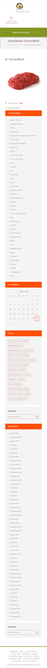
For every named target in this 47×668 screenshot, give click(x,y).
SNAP (12, 241)
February (15, 461)
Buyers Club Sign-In (30, 661)
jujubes (22, 370)
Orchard (13, 202)
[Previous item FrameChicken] (14, 81)
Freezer (12, 365)
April (13, 500)
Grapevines (14, 175)
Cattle (12, 128)
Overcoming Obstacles (18, 213)
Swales (12, 252)
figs (25, 360)
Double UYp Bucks (15, 350)
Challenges (14, 132)
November (16, 437)
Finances (13, 167)
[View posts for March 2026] (10, 291)
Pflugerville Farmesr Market (19, 389)
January (15, 464)
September (16, 480)
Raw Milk (13, 225)
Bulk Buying (26, 654)
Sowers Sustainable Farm (18, 399)
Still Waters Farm (16, 249)
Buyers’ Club (16, 654)
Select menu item (21, 32)
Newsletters (17, 45)
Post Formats (15, 221)
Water (12, 276)
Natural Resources (16, 198)
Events (12, 151)
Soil (11, 245)
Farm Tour (28, 656)
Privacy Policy (16, 661)
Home (8, 45)
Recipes (13, 229)
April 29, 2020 (12, 103)
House (12, 182)
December (16, 468)
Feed (12, 163)
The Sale (13, 264)
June (13, 449)
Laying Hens (14, 186)
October (15, 476)
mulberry (27, 374)
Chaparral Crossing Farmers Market (22, 136)
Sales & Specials (15, 233)
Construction (14, 139)
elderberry (28, 350)
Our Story (13, 210)
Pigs (11, 217)
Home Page (14, 651)
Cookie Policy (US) (14, 658)
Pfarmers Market (15, 384)
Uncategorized (15, 272)
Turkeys (13, 268)
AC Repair (25, 341)
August (14, 441)
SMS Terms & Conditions (31, 658)
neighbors (12, 379)
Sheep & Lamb (15, 237)
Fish (11, 171)
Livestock (13, 194)
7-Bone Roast (13, 341)
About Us (37, 656)
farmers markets (15, 360)
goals (26, 365)
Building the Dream (17, 124)
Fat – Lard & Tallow (16, 159)
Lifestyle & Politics (16, 190)
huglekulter (13, 370)
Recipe (20, 394)
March (14, 433)
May (13, 453)
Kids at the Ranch (15, 374)
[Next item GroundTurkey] (33, 81)
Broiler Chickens (16, 120)
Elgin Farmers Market (17, 143)
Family (11, 355)
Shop (21, 651)
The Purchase (15, 260)
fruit (19, 365)
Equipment (14, 147)
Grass (12, 178)
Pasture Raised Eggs (16, 656)
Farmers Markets (16, 155)
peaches (22, 379)
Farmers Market (22, 355)
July (13, 445)
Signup (34, 654)
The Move (13, 256)
